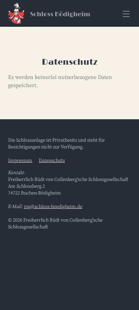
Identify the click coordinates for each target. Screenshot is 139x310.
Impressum (20, 161)
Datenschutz (52, 161)
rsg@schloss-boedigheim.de (53, 207)
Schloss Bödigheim (60, 14)
